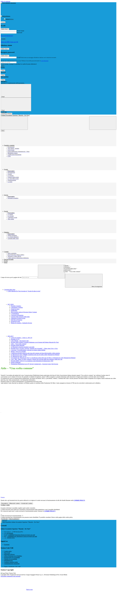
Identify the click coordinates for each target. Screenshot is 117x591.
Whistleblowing (8, 560)
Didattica (67, 267)
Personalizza (4, 503)
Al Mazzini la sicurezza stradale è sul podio (22, 347)
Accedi (3, 22)
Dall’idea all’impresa (16, 320)
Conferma (9, 113)
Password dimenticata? (7, 35)
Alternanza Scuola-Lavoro (18, 318)
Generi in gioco (15, 309)
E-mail (18, 57)
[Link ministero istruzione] (8, 3)
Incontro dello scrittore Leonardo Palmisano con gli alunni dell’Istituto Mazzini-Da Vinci (35, 342)
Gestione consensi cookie (11, 562)
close (2, 130)
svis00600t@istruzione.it (21, 535)
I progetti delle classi (70, 268)
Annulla (3, 113)
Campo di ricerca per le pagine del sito (11, 277)
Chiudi (2, 70)
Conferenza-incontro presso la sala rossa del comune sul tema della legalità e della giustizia (35, 353)
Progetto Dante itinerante (17, 345)
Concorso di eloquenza (17, 315)
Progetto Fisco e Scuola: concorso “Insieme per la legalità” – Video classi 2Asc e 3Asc (34, 348)
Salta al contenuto (5, 1)
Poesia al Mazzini (15, 362)
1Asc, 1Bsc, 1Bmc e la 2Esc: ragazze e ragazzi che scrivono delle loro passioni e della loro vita (36, 359)
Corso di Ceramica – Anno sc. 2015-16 (21, 337)
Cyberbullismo (15, 313)
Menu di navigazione (96, 286)
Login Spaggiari (44, 60)
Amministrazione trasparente (12, 563)
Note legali (7, 553)
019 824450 (10, 533)
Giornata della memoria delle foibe (20, 316)
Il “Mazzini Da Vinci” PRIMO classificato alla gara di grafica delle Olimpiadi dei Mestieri (35, 354)
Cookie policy (8, 551)
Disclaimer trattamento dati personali (10, 576)
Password (19, 32)
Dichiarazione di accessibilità (12, 557)
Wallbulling (14, 310)
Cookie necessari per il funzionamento (11, 515)
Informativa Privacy (9, 554)
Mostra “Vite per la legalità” (18, 351)
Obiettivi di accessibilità (10, 559)
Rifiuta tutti (15, 503)
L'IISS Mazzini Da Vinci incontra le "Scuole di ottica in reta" (24, 291)
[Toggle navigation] (14, 123)
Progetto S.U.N (15, 339)
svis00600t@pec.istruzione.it (22, 536)
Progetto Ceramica (16, 306)
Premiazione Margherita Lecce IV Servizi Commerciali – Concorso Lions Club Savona (34, 364)
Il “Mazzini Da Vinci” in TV (18, 356)
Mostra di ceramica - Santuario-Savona (21, 323)
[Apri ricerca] (102, 123)
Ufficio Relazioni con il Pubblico (13, 556)
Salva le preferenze (14, 519)
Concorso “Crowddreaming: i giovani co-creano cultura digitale (28, 350)
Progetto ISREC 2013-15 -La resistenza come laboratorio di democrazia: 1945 (32, 361)
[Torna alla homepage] (58, 115)
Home (66, 265)
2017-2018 (11, 304)
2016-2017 (68, 270)
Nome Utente (20, 31)
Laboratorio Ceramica (17, 307)
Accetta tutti (26, 503)
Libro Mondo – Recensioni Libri (20, 340)
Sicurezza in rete (15, 321)
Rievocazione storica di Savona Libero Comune (24, 312)
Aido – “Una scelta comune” (19, 344)
